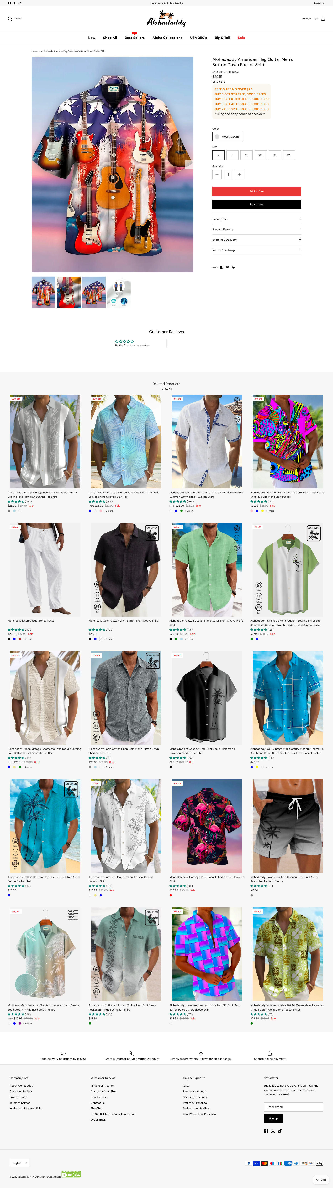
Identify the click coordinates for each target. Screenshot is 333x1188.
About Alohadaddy (21, 1085)
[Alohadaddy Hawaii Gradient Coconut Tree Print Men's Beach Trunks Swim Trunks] (287, 826)
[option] (112, 164)
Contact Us (98, 1102)
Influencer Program (102, 1085)
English (317, 3)
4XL (289, 155)
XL (246, 155)
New (91, 37)
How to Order (99, 1097)
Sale (241, 37)
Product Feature (222, 229)
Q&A (186, 1085)
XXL (260, 155)
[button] (16, 501)
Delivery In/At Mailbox (196, 1108)
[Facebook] (9, 3)
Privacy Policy (18, 1097)
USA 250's (198, 37)
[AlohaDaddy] (166, 19)
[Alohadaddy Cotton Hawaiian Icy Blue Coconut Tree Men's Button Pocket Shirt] (45, 826)
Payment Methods (194, 1091)
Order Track (98, 1119)
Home (35, 51)
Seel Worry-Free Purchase (199, 1114)
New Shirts (35, 1176)
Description (219, 219)
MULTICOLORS (230, 136)
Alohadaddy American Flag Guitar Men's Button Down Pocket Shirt (73, 51)
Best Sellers (135, 37)
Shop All (110, 37)
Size (214, 147)
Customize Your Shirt (103, 1091)
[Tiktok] (19, 3)
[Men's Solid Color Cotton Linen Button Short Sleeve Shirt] (126, 570)
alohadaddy (23, 1176)
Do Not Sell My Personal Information (113, 1114)
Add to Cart (257, 191)
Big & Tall (222, 37)
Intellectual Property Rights (26, 1108)
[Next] (189, 164)
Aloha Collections (167, 37)
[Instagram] (14, 3)
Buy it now (257, 204)
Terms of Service (20, 1102)
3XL (275, 155)
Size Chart (97, 1108)
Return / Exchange (224, 250)
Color (215, 128)
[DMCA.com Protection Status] (71, 1176)
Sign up (273, 1118)
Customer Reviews (21, 1091)
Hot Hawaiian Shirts (51, 1176)
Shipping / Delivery (224, 239)
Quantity (217, 166)
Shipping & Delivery (195, 1097)
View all (167, 388)
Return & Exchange (195, 1102)
